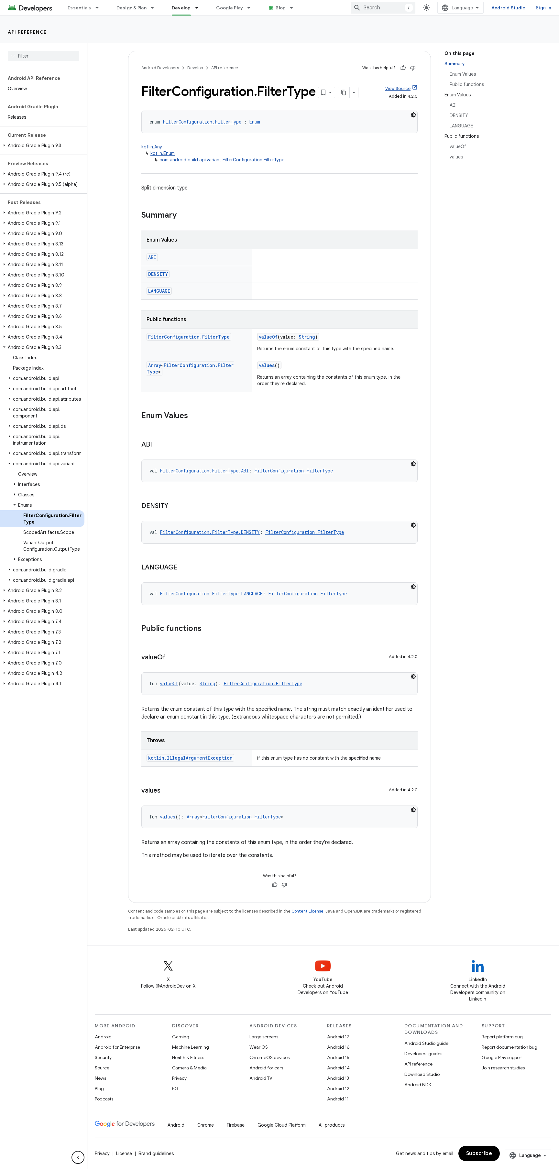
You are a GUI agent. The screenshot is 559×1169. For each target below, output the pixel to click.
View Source (398, 88)
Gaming (180, 1037)
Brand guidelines (156, 1153)
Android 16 (338, 1047)
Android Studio (508, 8)
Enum (254, 122)
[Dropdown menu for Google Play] (251, 8)
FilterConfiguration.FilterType (202, 122)
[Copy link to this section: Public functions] (208, 629)
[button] (42, 145)
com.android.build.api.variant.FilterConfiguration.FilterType (221, 160)
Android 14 (338, 1068)
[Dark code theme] (413, 115)
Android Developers (160, 67)
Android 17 (338, 1037)
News (100, 1078)
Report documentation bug (509, 1047)
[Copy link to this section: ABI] (158, 445)
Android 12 (338, 1088)
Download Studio (422, 1074)
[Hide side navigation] (77, 1157)
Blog (281, 8)
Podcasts (104, 1099)
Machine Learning (190, 1047)
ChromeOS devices (269, 1057)
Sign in (543, 8)
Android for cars (266, 1068)
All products (332, 1125)
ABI (152, 257)
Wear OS (258, 1047)
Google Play (229, 8)
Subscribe (479, 1153)
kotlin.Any (151, 147)
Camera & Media (189, 1068)
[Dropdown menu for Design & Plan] (155, 8)
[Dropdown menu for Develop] (199, 8)
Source (102, 1068)
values (267, 365)
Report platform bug (502, 1037)
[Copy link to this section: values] (166, 791)
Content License (307, 911)
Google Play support (502, 1057)
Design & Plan (131, 8)
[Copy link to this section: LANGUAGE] (184, 568)
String (307, 337)
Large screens (263, 1037)
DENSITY (158, 274)
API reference (27, 32)
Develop (181, 8)
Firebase (236, 1125)
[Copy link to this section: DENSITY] (174, 506)
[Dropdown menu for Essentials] (100, 8)
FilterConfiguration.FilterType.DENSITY (210, 532)
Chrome (205, 1125)
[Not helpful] (413, 68)
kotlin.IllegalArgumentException (190, 758)
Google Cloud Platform (282, 1125)
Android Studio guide (426, 1043)
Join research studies (503, 1068)
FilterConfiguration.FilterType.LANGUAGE (211, 593)
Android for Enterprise (117, 1047)
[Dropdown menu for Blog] (294, 8)
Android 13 (338, 1078)
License (124, 1153)
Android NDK (417, 1085)
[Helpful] (403, 68)
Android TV (260, 1078)
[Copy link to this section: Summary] (183, 216)
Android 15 (338, 1057)
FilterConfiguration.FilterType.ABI (204, 471)
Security (103, 1057)
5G (175, 1088)
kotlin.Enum (162, 153)
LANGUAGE (159, 291)
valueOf (268, 337)
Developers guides (423, 1053)
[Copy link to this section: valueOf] (172, 658)
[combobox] (383, 8)
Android (103, 1037)
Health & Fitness (188, 1057)
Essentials (79, 8)
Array (154, 365)
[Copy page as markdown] (344, 92)
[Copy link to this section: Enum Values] (194, 416)
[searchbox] (43, 56)
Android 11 (338, 1099)
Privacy (179, 1078)
